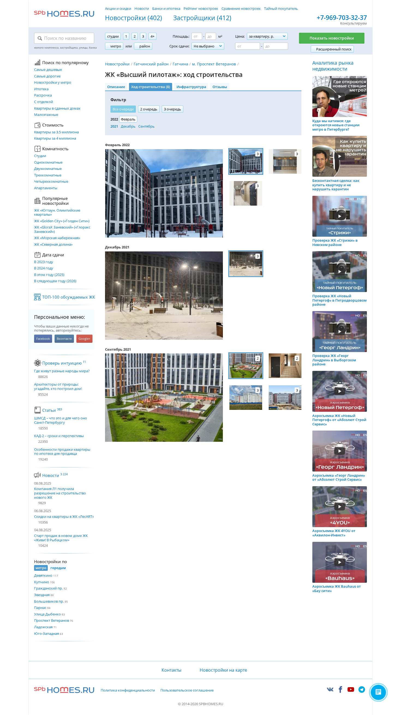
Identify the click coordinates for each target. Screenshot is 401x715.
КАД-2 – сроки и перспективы (59, 436)
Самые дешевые (48, 70)
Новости (141, 8)
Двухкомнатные (48, 169)
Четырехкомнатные (51, 181)
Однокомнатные (48, 162)
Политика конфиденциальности (128, 690)
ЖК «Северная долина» (53, 244)
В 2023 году (43, 262)
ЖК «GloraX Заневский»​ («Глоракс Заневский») (62, 229)
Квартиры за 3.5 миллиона (56, 132)
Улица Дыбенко (47, 614)
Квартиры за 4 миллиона (55, 138)
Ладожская (43, 626)
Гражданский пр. (48, 588)
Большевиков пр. (49, 601)
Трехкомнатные (47, 175)
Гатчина (180, 64)
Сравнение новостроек (241, 8)
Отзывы (220, 86)
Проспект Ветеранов (51, 620)
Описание (116, 86)
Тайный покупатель (281, 8)
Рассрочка (43, 95)
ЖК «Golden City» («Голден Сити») (61, 221)
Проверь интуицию (64, 362)
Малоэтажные (46, 115)
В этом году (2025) (49, 275)
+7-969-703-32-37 (342, 18)
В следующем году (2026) (55, 281)
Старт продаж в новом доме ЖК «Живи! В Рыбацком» (61, 537)
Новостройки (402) (133, 18)
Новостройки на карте (223, 670)
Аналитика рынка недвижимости (333, 66)
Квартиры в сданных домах (57, 108)
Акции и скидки (118, 8)
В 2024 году (43, 268)
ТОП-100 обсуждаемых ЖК (68, 297)
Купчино (41, 581)
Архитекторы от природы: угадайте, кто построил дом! (58, 386)
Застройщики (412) (202, 18)
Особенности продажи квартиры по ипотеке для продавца (62, 451)
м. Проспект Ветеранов (214, 64)
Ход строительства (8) (150, 86)
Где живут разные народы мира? (62, 371)
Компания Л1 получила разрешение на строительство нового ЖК (60, 493)
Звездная (42, 594)
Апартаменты (45, 188)
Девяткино (43, 575)
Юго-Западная (46, 633)
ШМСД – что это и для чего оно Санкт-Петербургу (60, 420)
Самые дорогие (47, 76)
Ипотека (41, 89)
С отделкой (43, 102)
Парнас (40, 607)
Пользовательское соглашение (187, 690)
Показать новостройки (332, 38)
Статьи (52, 410)
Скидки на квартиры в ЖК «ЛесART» (64, 516)
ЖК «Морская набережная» (57, 238)
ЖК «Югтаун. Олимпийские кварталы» (57, 212)
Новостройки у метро (52, 82)
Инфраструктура (191, 86)
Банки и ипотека (166, 8)
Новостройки (117, 64)
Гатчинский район (151, 64)
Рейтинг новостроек (201, 8)
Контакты (171, 670)
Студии (40, 156)
